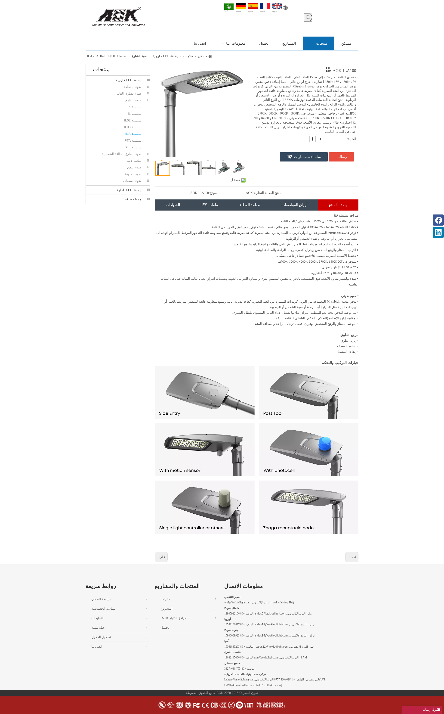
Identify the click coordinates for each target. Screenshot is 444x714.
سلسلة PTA (133, 140)
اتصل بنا (96, 646)
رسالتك (341, 157)
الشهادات (173, 205)
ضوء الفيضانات (131, 181)
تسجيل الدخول (101, 637)
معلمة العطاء (250, 205)
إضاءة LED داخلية (129, 190)
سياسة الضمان (101, 599)
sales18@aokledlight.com (271, 624)
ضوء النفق (134, 167)
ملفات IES (209, 205)
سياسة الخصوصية (103, 608)
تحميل (165, 627)
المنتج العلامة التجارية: (267, 193)
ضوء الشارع (133, 100)
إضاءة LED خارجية (128, 80)
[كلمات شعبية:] (308, 17)
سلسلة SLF (133, 147)
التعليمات (97, 618)
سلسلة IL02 (132, 120)
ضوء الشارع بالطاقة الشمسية (121, 154)
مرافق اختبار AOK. (174, 618)
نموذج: (213, 193)
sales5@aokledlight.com (270, 613)
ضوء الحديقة (132, 174)
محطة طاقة (133, 199)
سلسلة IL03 (132, 127)
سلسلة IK (134, 107)
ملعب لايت (133, 160)
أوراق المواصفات (294, 205)
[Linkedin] (438, 232)
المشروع (167, 608)
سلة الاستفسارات (307, 157)
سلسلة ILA (133, 134)
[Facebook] (438, 220)
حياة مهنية (98, 627)
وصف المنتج (338, 205)
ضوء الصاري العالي (128, 93)
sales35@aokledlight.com (271, 635)
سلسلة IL (134, 113)
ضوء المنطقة (132, 87)
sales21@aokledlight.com (272, 646)
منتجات (165, 599)
